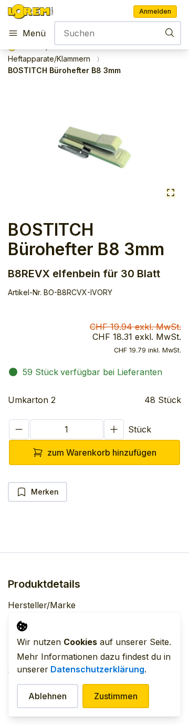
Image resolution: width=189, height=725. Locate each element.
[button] (94, 147)
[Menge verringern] (19, 429)
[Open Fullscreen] (170, 193)
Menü (34, 33)
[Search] (169, 32)
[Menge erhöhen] (114, 429)
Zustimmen (116, 696)
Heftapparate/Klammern (49, 59)
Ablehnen (47, 696)
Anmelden (155, 11)
